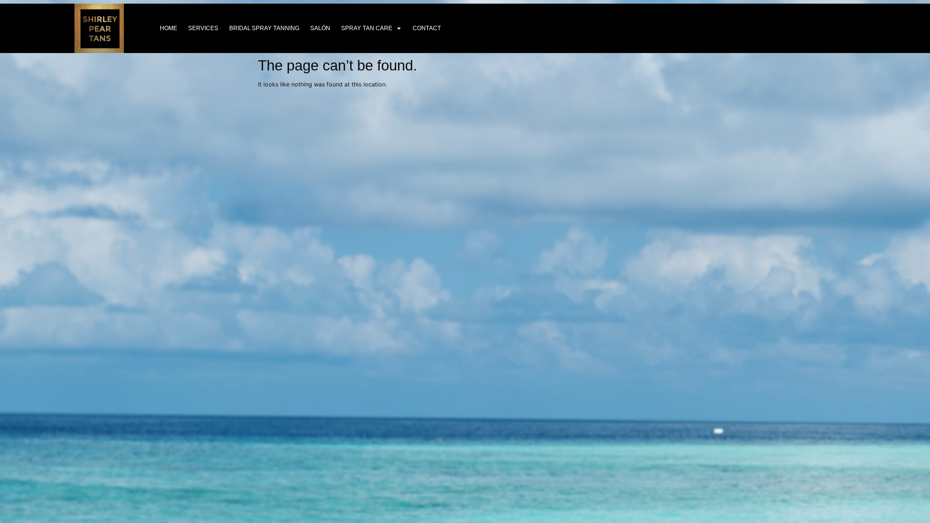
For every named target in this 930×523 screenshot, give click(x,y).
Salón (320, 28)
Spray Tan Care (366, 28)
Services (203, 28)
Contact (427, 28)
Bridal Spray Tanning (264, 28)
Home (168, 28)
